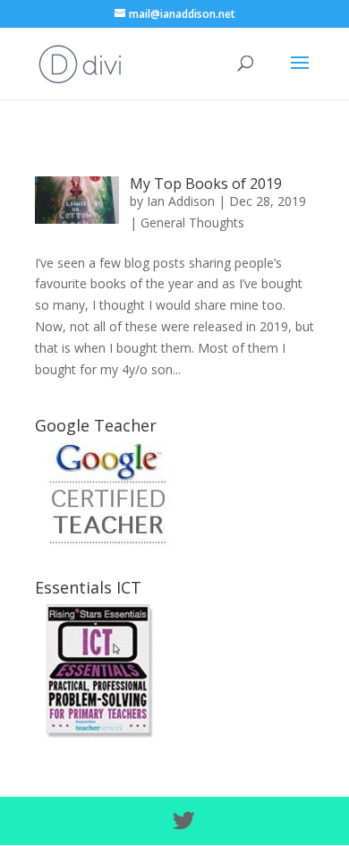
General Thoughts (192, 222)
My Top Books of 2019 (206, 183)
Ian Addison (181, 200)
